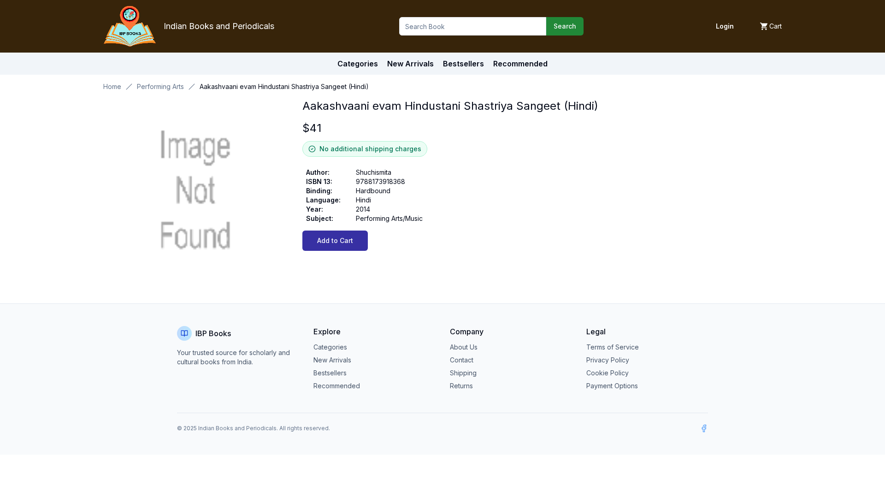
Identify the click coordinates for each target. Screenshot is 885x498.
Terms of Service (612, 347)
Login (725, 26)
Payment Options (612, 386)
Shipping (463, 373)
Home (112, 86)
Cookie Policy (607, 373)
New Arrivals (332, 360)
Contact (461, 360)
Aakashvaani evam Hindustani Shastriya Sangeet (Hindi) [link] (284, 86)
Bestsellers (330, 373)
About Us (464, 347)
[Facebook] (704, 428)
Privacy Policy (607, 360)
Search (565, 26)
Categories (357, 63)
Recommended (336, 386)
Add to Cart (335, 240)
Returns (461, 386)
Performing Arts (160, 86)
